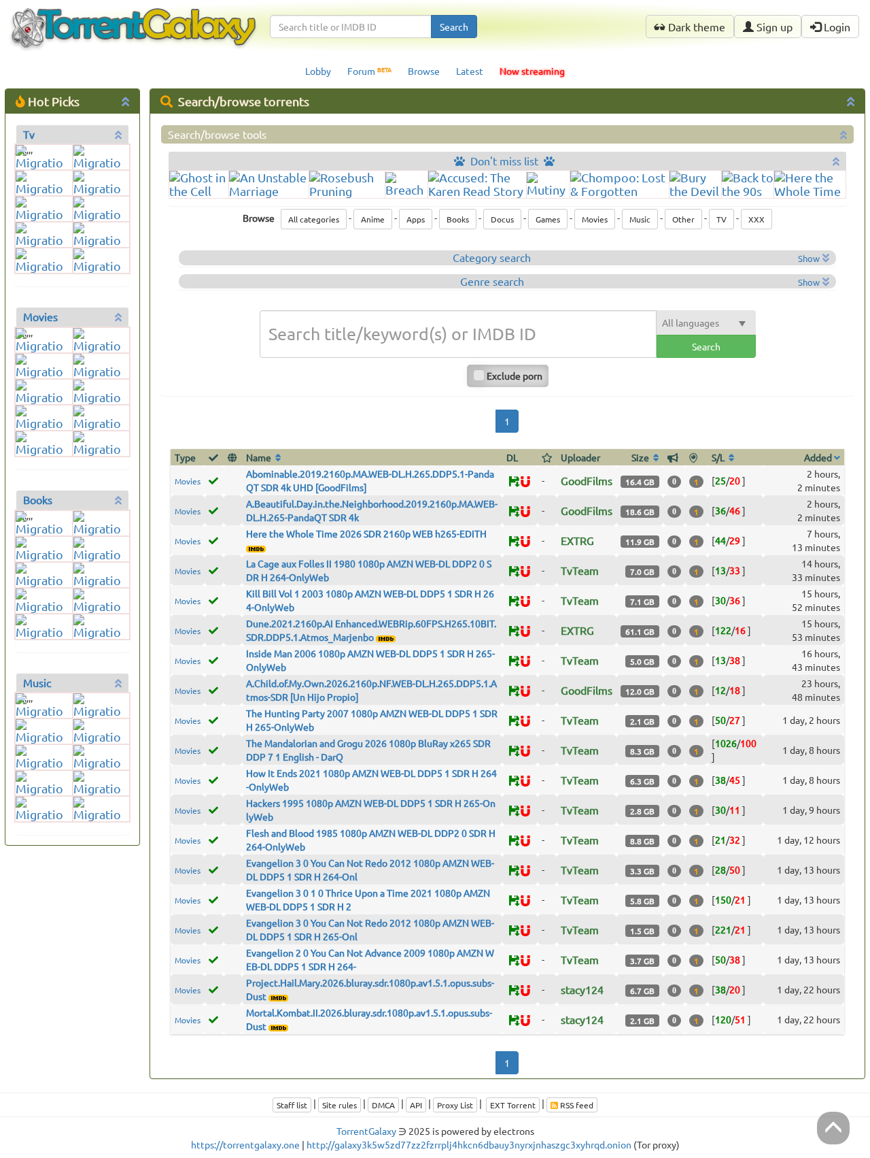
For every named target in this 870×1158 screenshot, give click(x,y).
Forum (369, 71)
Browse (424, 71)
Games (548, 219)
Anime (373, 219)
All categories (313, 219)
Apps (415, 219)
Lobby (318, 71)
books (37, 499)
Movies (595, 219)
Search (454, 26)
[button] (525, 482)
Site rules (339, 1104)
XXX (756, 219)
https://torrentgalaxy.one (245, 1144)
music (37, 682)
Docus (502, 219)
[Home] (133, 18)
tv (29, 134)
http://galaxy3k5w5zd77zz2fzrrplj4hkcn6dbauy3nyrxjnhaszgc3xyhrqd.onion (469, 1144)
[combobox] (351, 26)
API (416, 1104)
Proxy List (455, 1104)
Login (835, 26)
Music (639, 219)
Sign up (773, 26)
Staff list (292, 1104)
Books (458, 219)
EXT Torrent (513, 1104)
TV (721, 219)
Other (683, 219)
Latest (469, 71)
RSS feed (575, 1104)
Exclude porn (514, 375)
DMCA (383, 1104)
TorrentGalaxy (366, 1131)
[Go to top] (833, 1128)
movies (40, 316)
